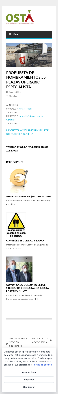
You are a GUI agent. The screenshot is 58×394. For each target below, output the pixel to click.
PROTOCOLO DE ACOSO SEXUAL (40, 340)
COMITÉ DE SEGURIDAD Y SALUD (25, 240)
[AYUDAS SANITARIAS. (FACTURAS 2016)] (29, 180)
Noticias (13, 96)
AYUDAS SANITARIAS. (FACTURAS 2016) (28, 196)
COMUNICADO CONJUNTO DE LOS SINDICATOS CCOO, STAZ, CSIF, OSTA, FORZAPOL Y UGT (27, 287)
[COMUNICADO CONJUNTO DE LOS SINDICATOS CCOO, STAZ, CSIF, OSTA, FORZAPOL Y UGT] (29, 269)
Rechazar (29, 379)
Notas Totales (25, 108)
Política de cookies (42, 364)
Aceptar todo (29, 372)
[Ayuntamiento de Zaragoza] (29, 18)
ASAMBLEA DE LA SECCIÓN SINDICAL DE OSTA (18, 344)
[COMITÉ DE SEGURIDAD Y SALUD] (29, 224)
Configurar (29, 387)
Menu (16, 34)
